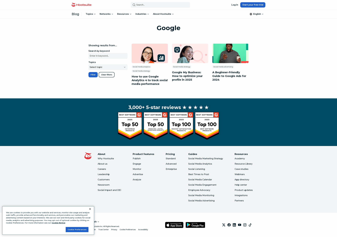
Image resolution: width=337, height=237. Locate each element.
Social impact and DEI (109, 190)
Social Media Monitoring (201, 195)
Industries (140, 14)
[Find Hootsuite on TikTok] (250, 224)
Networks (105, 14)
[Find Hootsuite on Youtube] (239, 224)
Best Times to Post (198, 174)
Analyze (137, 179)
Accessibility (143, 230)
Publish (137, 158)
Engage (137, 164)
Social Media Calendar (200, 179)
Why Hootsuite (106, 158)
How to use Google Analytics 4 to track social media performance (150, 80)
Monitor (137, 169)
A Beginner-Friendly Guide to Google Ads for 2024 (229, 76)
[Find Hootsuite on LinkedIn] (234, 224)
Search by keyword (99, 51)
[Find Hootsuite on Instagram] (244, 224)
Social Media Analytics (200, 164)
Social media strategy (141, 71)
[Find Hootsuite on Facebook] (229, 224)
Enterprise (171, 169)
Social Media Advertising (201, 200)
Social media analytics (141, 67)
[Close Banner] (90, 209)
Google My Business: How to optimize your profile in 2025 (187, 76)
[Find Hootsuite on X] (223, 224)
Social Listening (196, 169)
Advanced (171, 164)
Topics (89, 14)
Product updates (244, 190)
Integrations (241, 195)
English (257, 14)
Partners (239, 200)
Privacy (114, 230)
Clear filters (106, 75)
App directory (242, 179)
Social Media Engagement (202, 185)
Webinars (240, 174)
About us (102, 164)
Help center (241, 185)
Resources (123, 14)
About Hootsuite (162, 14)
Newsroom (104, 185)
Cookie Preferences (128, 230)
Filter (93, 75)
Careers (102, 169)
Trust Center (103, 230)
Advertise (138, 174)
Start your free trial (252, 5)
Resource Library (243, 164)
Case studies (241, 169)
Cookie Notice (58, 223)
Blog (75, 14)
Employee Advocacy (199, 190)
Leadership (104, 174)
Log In (234, 5)
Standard (171, 158)
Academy (240, 158)
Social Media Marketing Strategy (205, 158)
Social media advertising (223, 67)
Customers (104, 179)
